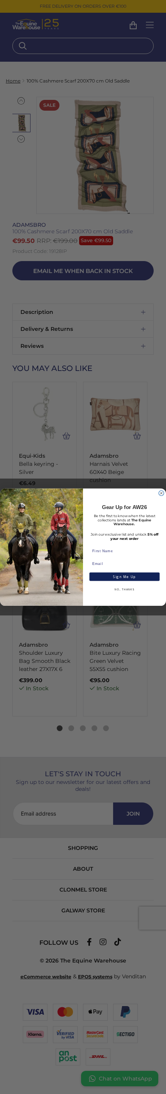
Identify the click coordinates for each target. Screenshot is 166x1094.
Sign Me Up (124, 576)
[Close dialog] (161, 493)
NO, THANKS (124, 589)
